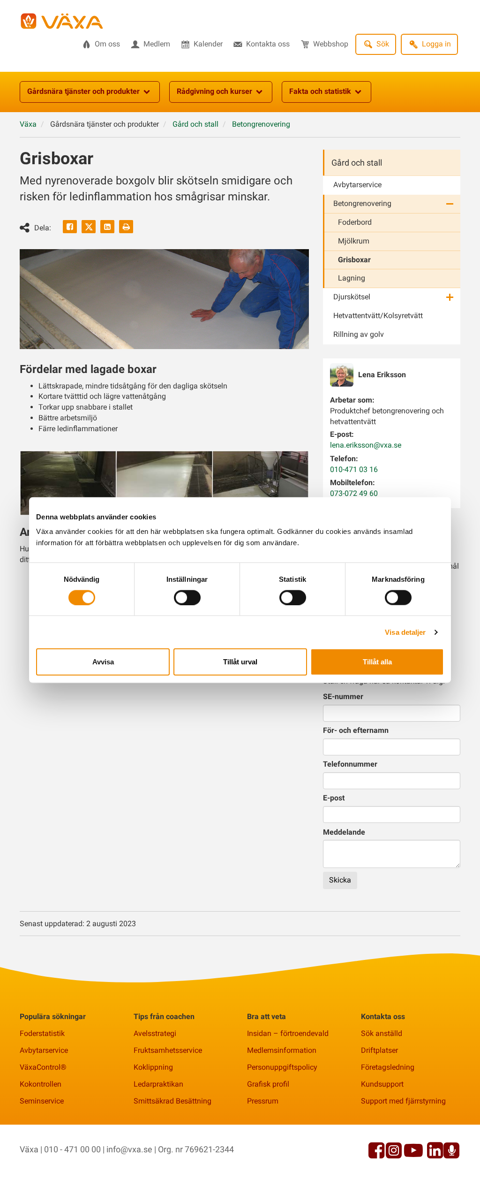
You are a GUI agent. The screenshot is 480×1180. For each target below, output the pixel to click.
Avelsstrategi (155, 1033)
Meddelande (344, 832)
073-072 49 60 (354, 493)
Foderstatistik (42, 1033)
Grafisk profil (268, 1084)
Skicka (340, 879)
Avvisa (103, 662)
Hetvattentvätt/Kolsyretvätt (378, 315)
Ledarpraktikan (158, 1084)
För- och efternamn (356, 730)
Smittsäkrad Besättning (172, 1100)
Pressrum (262, 1100)
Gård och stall (356, 162)
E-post (334, 797)
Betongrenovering (362, 203)
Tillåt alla (377, 662)
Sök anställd (381, 1033)
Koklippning (153, 1067)
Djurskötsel (351, 296)
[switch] (187, 597)
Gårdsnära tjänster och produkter (83, 91)
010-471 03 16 (354, 469)
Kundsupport (382, 1084)
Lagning (351, 278)
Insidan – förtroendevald (288, 1033)
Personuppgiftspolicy (282, 1067)
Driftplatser (379, 1050)
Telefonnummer (350, 764)
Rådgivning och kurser (214, 91)
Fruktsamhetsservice (168, 1050)
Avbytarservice (357, 184)
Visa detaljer (405, 632)
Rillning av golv (358, 334)
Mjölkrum (353, 240)
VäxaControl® (43, 1067)
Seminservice (42, 1100)
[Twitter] (89, 227)
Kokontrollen (40, 1084)
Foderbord (355, 222)
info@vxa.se (129, 1149)
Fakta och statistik (320, 91)
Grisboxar (354, 259)
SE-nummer (343, 696)
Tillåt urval (240, 662)
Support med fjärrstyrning (403, 1100)
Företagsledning (387, 1067)
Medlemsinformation (281, 1050)
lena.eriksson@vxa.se (365, 445)
